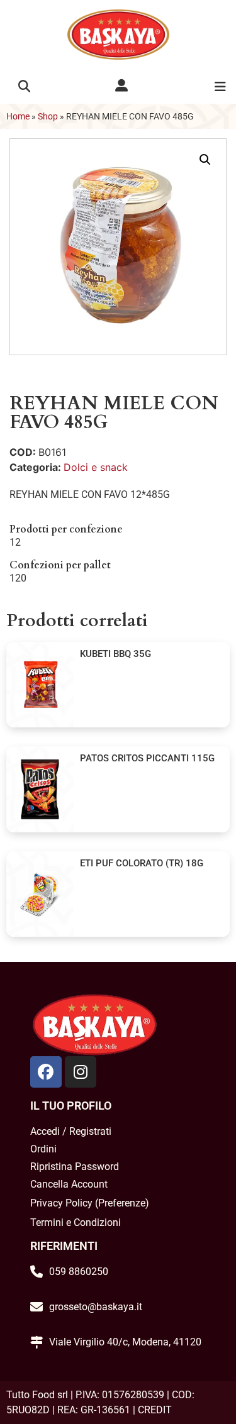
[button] (24, 86)
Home (18, 116)
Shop (48, 116)
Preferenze (121, 1203)
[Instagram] (80, 1072)
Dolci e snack (96, 467)
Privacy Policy (61, 1203)
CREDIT (155, 1410)
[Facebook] (46, 1072)
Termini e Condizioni (75, 1222)
